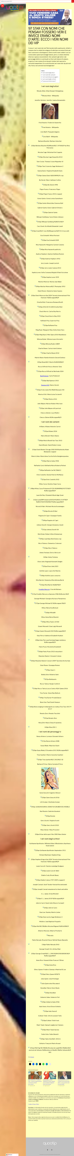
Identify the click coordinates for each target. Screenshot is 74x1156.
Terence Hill (45, 385)
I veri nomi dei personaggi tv (50, 77)
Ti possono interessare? (49, 81)
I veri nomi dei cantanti (48, 75)
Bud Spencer (44, 376)
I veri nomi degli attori (48, 72)
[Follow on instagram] (52, 1150)
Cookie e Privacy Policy (33, 1104)
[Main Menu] (2, 5)
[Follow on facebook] (47, 1150)
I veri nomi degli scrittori (49, 79)
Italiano (10, 1154)
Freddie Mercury (44, 589)
